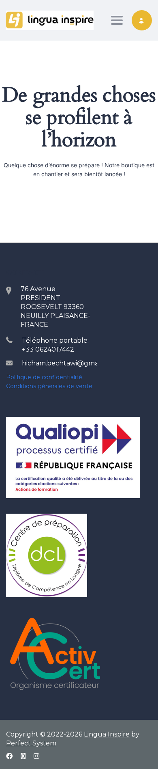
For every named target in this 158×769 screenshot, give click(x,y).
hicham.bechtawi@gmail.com (69, 363)
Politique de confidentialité (44, 377)
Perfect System (31, 743)
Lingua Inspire (107, 734)
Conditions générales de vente (49, 386)
